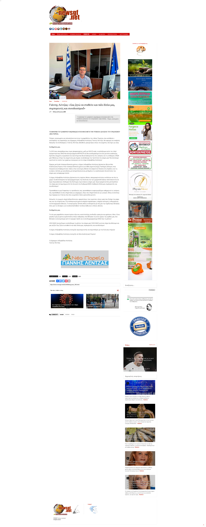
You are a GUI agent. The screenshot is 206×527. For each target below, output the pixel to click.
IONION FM (86, 34)
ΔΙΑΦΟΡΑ (102, 34)
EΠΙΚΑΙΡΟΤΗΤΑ (62, 34)
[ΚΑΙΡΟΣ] (61, 29)
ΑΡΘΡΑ (94, 34)
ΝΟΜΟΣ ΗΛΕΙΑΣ (75, 34)
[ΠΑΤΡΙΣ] (69, 29)
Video (127, 345)
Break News (56, 101)
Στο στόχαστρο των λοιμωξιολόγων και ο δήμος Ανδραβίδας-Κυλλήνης (65, 305)
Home (53, 34)
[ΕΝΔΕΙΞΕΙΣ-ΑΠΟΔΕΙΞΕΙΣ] (64, 29)
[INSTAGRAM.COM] (58, 29)
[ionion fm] (66, 29)
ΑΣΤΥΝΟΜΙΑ (124, 34)
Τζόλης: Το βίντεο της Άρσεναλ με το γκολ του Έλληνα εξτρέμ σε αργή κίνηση (140, 359)
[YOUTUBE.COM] (56, 29)
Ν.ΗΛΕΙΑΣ (64, 101)
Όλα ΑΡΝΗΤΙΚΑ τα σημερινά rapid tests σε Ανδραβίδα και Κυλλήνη (99, 305)
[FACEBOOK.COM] (50, 29)
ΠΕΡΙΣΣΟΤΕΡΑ (112, 34)
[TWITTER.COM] (53, 29)
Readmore (140, 364)
